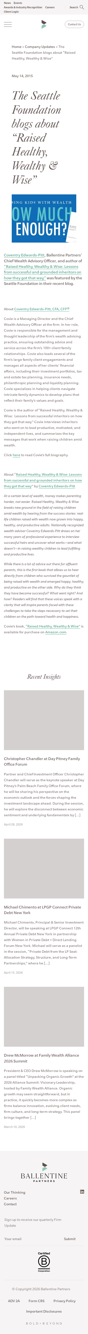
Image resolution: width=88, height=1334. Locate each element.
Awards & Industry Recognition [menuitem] (23, 7)
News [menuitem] (7, 3)
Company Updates (40, 47)
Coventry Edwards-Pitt (24, 255)
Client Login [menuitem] (11, 11)
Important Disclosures (44, 1311)
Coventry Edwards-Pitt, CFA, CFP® (41, 309)
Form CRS (36, 1301)
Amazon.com (55, 632)
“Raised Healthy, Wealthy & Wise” (53, 626)
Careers (10, 1198)
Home (17, 47)
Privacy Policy (65, 1301)
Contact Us (74, 24)
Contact (10, 1204)
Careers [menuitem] (50, 7)
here (16, 455)
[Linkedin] (82, 1192)
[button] (72, 7)
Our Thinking (14, 1192)
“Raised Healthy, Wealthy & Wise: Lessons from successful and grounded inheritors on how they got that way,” (42, 272)
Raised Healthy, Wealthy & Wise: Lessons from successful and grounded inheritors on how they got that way (43, 480)
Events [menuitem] (18, 3)
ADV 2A (14, 1301)
